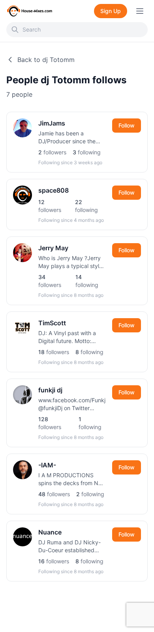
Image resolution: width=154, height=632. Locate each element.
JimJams (51, 123)
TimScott (52, 323)
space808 (53, 190)
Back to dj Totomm (46, 60)
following (87, 152)
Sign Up (110, 11)
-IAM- (47, 465)
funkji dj (50, 390)
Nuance (50, 532)
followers (52, 152)
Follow (126, 125)
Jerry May (53, 248)
